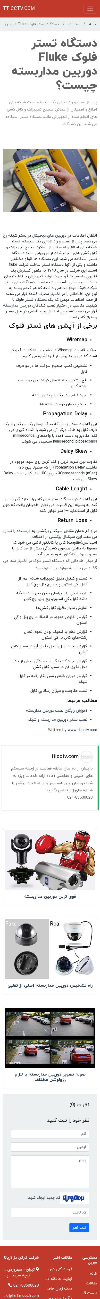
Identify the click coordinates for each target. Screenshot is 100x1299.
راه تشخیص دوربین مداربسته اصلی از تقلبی (50, 986)
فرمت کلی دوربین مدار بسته (48, 1269)
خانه (92, 24)
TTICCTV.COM (19, 8)
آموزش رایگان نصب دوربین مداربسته (56, 710)
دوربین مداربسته (17, 305)
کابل (74, 386)
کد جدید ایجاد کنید (44, 1197)
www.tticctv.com (82, 730)
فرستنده (23, 531)
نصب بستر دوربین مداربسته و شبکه (57, 719)
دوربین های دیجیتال (49, 235)
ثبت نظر (79, 1227)
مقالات (74, 24)
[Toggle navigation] (90, 9)
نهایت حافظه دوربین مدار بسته (46, 1279)
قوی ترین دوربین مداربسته (50, 897)
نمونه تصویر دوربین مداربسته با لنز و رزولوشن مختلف (50, 1077)
